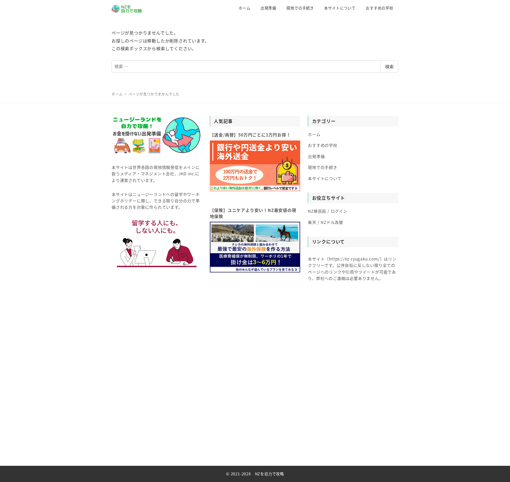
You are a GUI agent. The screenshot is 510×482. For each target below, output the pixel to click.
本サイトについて (324, 178)
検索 (389, 66)
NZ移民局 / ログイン (327, 211)
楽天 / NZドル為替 (325, 222)
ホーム (314, 134)
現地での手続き (322, 167)
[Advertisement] (255, 381)
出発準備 (316, 156)
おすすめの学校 (322, 145)
